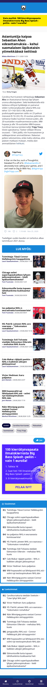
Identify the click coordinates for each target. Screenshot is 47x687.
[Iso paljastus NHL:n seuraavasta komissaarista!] (39, 313)
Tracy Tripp (21, 430)
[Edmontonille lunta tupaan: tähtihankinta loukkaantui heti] (39, 293)
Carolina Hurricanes (21, 425)
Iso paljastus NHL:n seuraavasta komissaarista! (16, 309)
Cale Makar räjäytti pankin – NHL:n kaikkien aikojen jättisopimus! (17, 361)
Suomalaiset (8, 430)
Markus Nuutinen (9, 416)
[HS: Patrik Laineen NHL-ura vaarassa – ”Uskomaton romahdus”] (39, 329)
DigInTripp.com (11, 171)
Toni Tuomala (7, 282)
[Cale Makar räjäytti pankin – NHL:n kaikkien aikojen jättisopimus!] (39, 364)
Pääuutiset (37, 425)
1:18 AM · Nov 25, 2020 (28, 231)
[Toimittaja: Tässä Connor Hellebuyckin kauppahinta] (39, 262)
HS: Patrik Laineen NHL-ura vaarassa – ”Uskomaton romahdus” (16, 326)
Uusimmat (10, 503)
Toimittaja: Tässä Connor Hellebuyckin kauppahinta (16, 257)
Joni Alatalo (6, 380)
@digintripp (37, 168)
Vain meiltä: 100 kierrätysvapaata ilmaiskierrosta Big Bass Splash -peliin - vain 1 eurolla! (22, 20)
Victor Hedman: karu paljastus (13, 376)
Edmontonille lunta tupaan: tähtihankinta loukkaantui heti (16, 290)
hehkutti (20, 143)
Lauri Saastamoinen (10, 261)
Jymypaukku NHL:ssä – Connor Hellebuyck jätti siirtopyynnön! (21, 633)
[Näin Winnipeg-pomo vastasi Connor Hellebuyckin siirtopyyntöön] (39, 412)
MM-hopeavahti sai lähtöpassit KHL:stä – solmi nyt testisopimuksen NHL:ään (16, 394)
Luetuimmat (11, 589)
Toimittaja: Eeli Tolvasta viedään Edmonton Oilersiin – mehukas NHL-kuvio (16, 342)
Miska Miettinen (8, 56)
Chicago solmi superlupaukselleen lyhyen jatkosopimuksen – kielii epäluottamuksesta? (16, 276)
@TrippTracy (17, 155)
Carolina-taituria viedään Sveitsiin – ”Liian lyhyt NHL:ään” (23, 597)
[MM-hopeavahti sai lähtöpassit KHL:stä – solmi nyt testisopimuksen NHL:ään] (39, 396)
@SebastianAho (31, 163)
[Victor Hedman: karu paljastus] (39, 380)
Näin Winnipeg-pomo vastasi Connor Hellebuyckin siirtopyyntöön (13, 410)
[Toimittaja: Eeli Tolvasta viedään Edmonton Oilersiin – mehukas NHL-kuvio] (39, 345)
